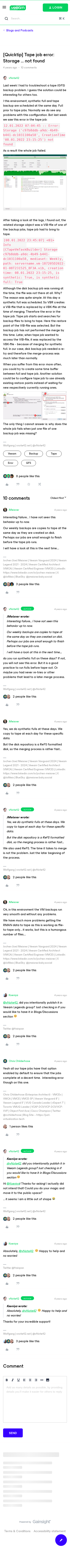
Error (10, 463)
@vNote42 (10, 1002)
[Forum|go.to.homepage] (18, 7)
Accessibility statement (50, 1531)
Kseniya (13, 995)
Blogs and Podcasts (19, 30)
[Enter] (6, 18)
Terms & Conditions (17, 1531)
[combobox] (35, 18)
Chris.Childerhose (19, 1061)
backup (33, 453)
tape (54, 453)
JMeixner (14, 510)
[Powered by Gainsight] (35, 1523)
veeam (12, 453)
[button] (4, 8)
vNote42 (14, 78)
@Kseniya (13, 1183)
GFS (28, 463)
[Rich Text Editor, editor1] (35, 1403)
